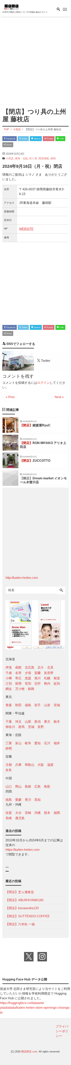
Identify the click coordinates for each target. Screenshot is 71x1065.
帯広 (18, 678)
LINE (61, 139)
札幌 (47, 678)
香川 (28, 799)
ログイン (43, 382)
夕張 (28, 673)
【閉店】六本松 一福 (20, 924)
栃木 (57, 721)
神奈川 (10, 727)
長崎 (9, 818)
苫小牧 (20, 688)
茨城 (31, 727)
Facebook (10, 139)
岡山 (18, 786)
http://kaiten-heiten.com (22, 577)
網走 (9, 688)
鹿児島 (20, 818)
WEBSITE (26, 229)
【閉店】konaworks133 (22, 908)
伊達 (9, 667)
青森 (9, 705)
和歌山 (29, 764)
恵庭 (28, 678)
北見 (50, 667)
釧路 (31, 688)
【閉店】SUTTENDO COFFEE (28, 916)
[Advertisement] (35, 61)
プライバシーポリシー (62, 1031)
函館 (18, 667)
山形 (47, 705)
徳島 (9, 799)
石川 (47, 743)
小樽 (9, 678)
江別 (9, 683)
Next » (59, 397)
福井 (57, 743)
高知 (37, 799)
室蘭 (37, 673)
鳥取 (47, 786)
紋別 (57, 683)
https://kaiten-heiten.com (22, 849)
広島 (37, 786)
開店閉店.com (29, 1051)
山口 (9, 786)
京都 (9, 764)
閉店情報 (44, 158)
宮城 (57, 705)
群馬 (21, 727)
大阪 (40, 764)
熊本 (47, 812)
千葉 (9, 721)
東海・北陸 (21, 158)
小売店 (9, 158)
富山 (18, 743)
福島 (28, 705)
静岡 (53, 158)
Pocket (49, 139)
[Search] (61, 590)
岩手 (37, 705)
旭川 (37, 678)
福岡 (57, 812)
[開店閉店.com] (22, 6)
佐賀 (9, 812)
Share (9, 145)
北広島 (29, 667)
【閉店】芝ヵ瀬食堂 (20, 892)
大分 (18, 812)
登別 (28, 683)
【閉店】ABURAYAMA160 (24, 900)
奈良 (9, 770)
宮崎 (28, 812)
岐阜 (28, 743)
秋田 (18, 705)
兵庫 (18, 764)
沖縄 (37, 812)
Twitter (24, 139)
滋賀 (50, 764)
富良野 (48, 673)
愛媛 (18, 799)
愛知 (37, 743)
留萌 (18, 683)
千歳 (9, 673)
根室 (57, 678)
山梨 (28, 721)
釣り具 (33, 158)
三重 (9, 743)
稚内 (47, 683)
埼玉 (18, 721)
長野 (40, 727)
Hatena (36, 139)
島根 (28, 786)
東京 (47, 721)
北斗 (40, 667)
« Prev (10, 397)
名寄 (18, 673)
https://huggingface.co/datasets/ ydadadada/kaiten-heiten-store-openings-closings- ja (35, 1007)
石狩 (37, 683)
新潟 (37, 721)
